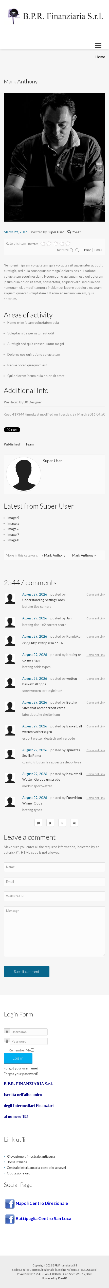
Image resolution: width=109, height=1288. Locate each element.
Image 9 (13, 518)
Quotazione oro (18, 1173)
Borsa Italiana (17, 1162)
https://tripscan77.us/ (47, 643)
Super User (56, 232)
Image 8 (13, 540)
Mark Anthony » (84, 555)
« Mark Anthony (53, 555)
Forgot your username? (21, 1068)
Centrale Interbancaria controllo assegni (36, 1168)
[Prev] (50, 823)
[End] (74, 823)
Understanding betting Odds (43, 600)
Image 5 (13, 523)
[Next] (62, 823)
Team (29, 444)
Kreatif (62, 1278)
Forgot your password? (21, 1074)
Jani (69, 618)
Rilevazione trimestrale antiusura (31, 1156)
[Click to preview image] (54, 157)
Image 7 (13, 534)
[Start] (38, 823)
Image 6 (13, 529)
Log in (18, 1058)
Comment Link (95, 594)
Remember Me (20, 1050)
